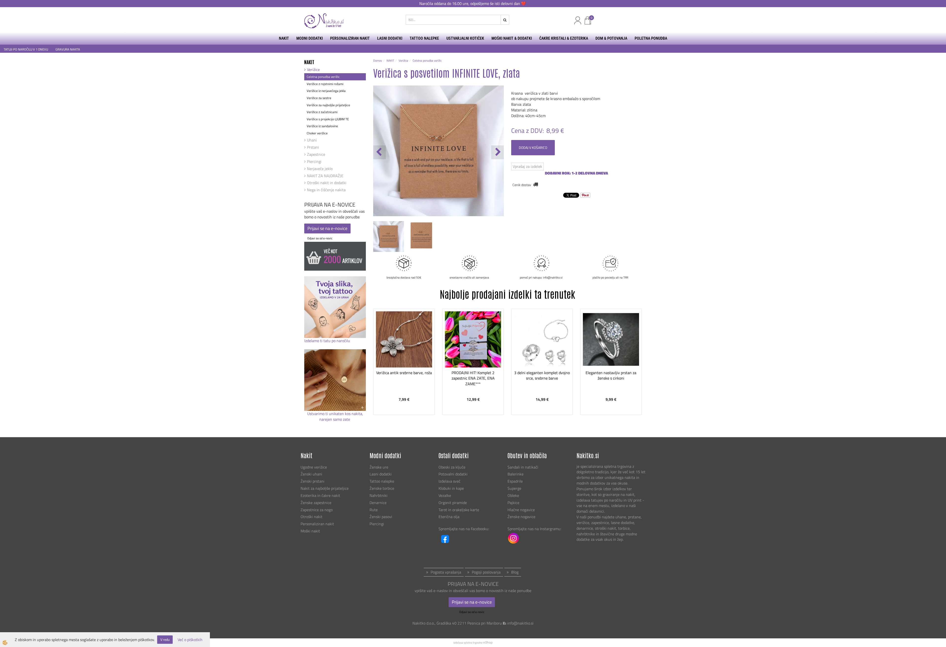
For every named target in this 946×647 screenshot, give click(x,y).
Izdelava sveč (449, 481)
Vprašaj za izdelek (527, 166)
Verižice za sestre (319, 97)
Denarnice (378, 503)
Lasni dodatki (381, 474)
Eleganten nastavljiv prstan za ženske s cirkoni (611, 375)
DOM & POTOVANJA (611, 38)
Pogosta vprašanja (446, 572)
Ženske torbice (382, 488)
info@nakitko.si (520, 623)
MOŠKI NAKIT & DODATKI (511, 38)
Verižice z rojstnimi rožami (325, 83)
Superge (514, 488)
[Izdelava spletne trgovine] (488, 643)
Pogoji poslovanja (486, 572)
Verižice (313, 69)
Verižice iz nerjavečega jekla (326, 90)
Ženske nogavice (521, 517)
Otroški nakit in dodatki (326, 183)
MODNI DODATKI (309, 38)
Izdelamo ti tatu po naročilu (327, 341)
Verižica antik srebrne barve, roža (404, 373)
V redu (164, 639)
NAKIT (284, 38)
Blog (515, 572)
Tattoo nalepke (382, 481)
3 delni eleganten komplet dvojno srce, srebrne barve (542, 375)
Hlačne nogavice (521, 510)
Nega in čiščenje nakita (326, 190)
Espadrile (515, 481)
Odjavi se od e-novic (319, 238)
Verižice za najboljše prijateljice (328, 105)
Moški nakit (311, 531)
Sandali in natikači (523, 467)
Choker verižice (317, 133)
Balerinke (515, 474)
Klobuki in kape (451, 488)
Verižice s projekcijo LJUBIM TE (328, 119)
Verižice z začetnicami (322, 111)
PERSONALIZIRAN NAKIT (350, 38)
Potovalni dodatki (453, 474)
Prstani (313, 147)
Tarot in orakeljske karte (459, 510)
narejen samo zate (335, 419)
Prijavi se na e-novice (327, 228)
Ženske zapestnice (316, 503)
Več (404, 345)
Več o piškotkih (190, 640)
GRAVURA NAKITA (67, 49)
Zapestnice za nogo (317, 510)
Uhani (312, 140)
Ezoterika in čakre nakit (321, 495)
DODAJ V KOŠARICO (533, 147)
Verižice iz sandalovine (322, 125)
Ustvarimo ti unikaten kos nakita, (335, 414)
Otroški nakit (311, 517)
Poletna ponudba (651, 38)
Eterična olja (449, 517)
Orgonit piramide (453, 503)
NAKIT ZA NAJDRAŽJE (325, 176)
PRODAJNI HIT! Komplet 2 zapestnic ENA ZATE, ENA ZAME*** (473, 378)
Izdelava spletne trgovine (468, 643)
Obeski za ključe (452, 467)
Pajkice (513, 503)
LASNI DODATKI (389, 38)
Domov (377, 60)
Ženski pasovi (381, 517)
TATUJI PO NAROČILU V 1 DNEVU (26, 49)
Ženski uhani (312, 474)
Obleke (513, 495)
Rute (374, 510)
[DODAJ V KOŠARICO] (404, 357)
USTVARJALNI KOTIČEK (465, 38)
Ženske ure (379, 467)
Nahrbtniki (379, 495)
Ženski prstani (313, 481)
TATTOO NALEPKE (424, 38)
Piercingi (314, 161)
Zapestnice (316, 154)
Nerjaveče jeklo (320, 169)
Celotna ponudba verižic (323, 76)
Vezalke (445, 495)
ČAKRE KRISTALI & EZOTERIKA (563, 38)
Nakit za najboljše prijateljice (325, 488)
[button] (497, 152)
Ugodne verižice (314, 467)
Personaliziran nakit (317, 524)
